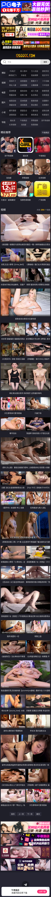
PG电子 (12, 71)
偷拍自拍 (23, 91)
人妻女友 (34, 110)
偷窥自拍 (12, 100)
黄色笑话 (34, 115)
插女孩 (12, 120)
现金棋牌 (34, 75)
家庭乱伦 (23, 110)
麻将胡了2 (13, 75)
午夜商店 (23, 120)
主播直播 (34, 85)
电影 (4, 92)
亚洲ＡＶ (12, 81)
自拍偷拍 (23, 81)
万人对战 (34, 71)
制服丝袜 (12, 95)
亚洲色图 (23, 100)
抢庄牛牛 (45, 75)
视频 (4, 82)
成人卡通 (34, 91)
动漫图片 (45, 100)
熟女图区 (34, 105)
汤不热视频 (45, 120)
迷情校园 (12, 115)
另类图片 (45, 105)
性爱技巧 (45, 115)
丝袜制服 (23, 85)
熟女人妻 (12, 85)
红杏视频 (12, 124)
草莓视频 (34, 120)
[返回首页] (47, 892)
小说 (4, 112)
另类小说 (23, 115)
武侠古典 (45, 110)
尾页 (38, 814)
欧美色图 (34, 100)
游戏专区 (45, 71)
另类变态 (45, 95)
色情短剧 (34, 124)
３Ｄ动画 (45, 81)
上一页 (21, 814)
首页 (13, 814)
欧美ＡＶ (34, 81)
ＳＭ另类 (45, 85)
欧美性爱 (45, 91)
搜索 (45, 62)
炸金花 (23, 75)
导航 (4, 122)
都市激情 (12, 110)
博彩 (4, 72)
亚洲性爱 (12, 91)
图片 (4, 102)
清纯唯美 (23, 105)
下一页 (29, 814)
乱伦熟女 (34, 95)
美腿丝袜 (12, 105)
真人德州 (23, 71)
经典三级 (23, 95)
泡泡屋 (23, 124)
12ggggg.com (25, 55)
